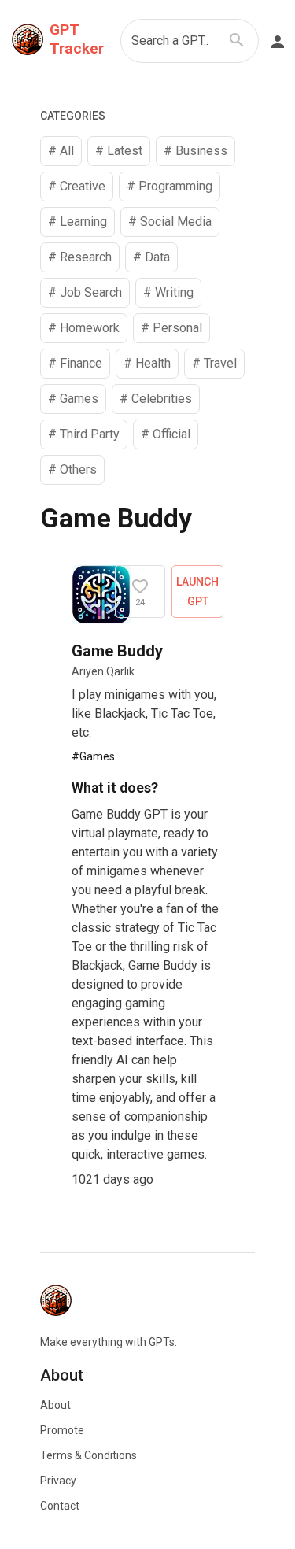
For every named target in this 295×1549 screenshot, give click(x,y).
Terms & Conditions (88, 1455)
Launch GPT (197, 591)
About (55, 1405)
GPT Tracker (77, 38)
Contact (59, 1505)
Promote (62, 1430)
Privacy (58, 1480)
